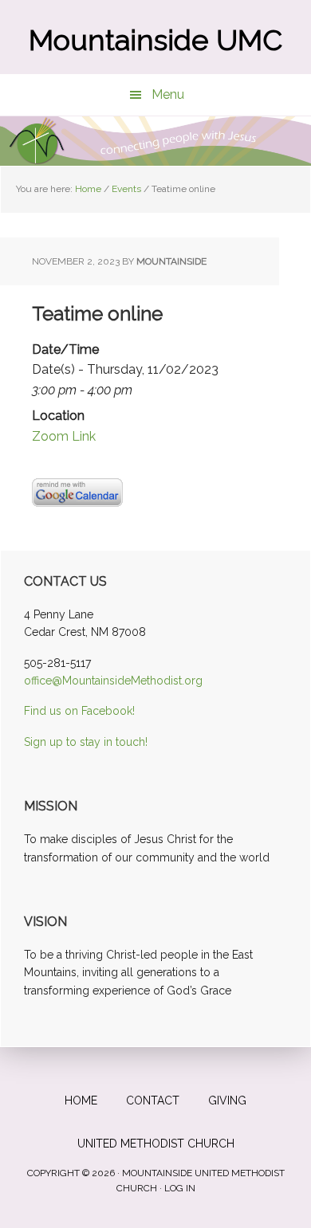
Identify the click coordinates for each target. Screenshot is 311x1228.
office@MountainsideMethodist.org (113, 680)
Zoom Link (64, 436)
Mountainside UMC (155, 40)
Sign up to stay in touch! (86, 742)
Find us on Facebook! (79, 710)
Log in (179, 1188)
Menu (168, 94)
